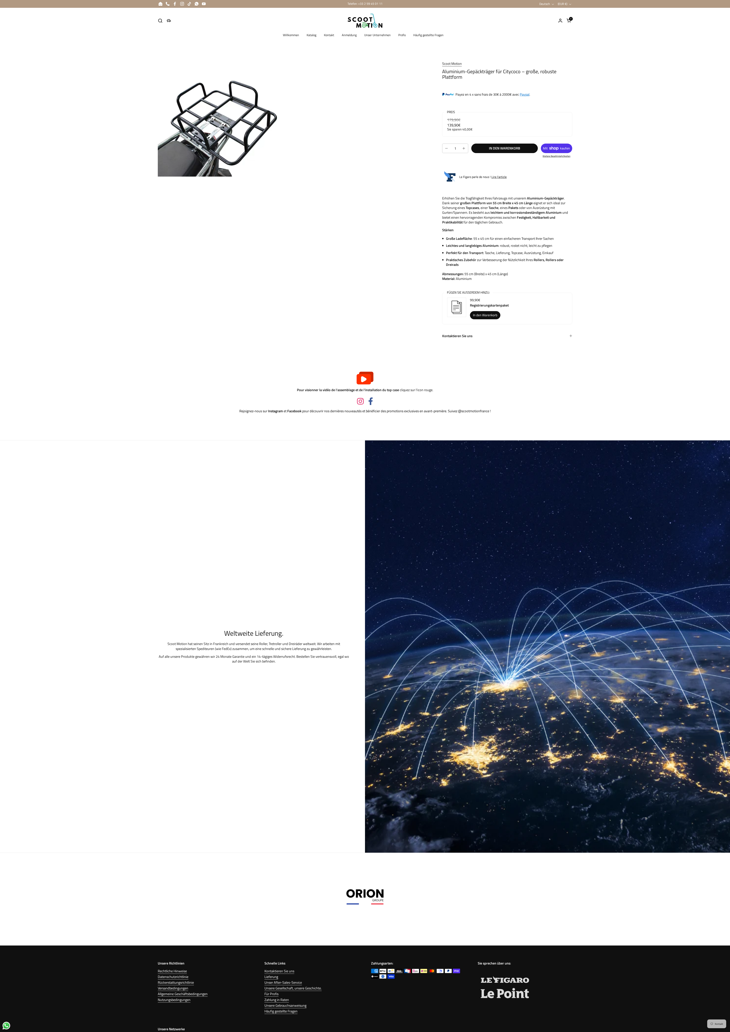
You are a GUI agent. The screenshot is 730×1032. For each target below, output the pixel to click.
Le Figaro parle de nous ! (483, 177)
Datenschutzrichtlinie (173, 976)
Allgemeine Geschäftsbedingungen (183, 993)
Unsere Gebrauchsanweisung (285, 1005)
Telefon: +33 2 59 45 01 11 (365, 3)
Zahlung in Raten (276, 999)
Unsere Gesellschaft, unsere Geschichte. (293, 988)
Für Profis (271, 993)
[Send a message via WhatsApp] (6, 1025)
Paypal (524, 94)
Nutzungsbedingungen (174, 999)
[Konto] (560, 20)
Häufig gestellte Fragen (281, 1011)
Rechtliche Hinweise (172, 971)
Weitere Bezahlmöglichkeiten (556, 156)
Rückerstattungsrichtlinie (176, 982)
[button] (160, 20)
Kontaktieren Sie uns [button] (457, 335)
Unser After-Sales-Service (283, 982)
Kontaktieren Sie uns (279, 971)
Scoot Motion (452, 63)
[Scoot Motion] (365, 21)
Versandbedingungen (173, 988)
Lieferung (271, 976)
